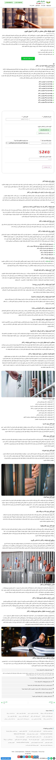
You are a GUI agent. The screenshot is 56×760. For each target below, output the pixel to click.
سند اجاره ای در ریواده (11, 713)
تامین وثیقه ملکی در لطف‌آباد (47, 716)
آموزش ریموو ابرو (11, 742)
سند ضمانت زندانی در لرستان (10, 719)
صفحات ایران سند (28, 753)
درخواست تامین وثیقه (6, 758)
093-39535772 (35, 758)
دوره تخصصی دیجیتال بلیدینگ (11, 731)
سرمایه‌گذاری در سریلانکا (8, 739)
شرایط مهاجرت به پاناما (20, 736)
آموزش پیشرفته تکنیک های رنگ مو (32, 745)
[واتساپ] (51, 758)
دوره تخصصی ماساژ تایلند (47, 731)
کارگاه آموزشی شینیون (23, 731)
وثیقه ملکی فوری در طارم (21, 713)
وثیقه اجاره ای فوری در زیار (36, 719)
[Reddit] (32, 757)
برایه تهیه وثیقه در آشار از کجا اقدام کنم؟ (43, 692)
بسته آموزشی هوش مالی (48, 736)
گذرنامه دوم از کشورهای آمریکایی (37, 742)
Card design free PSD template (46, 734)
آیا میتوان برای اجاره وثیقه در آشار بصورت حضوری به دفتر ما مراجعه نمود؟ (37, 689)
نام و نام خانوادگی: (46, 117)
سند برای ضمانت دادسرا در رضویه (23, 719)
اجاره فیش (37, 5)
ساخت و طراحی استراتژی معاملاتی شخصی (34, 736)
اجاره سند (43, 5)
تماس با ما (32, 5)
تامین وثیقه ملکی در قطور (35, 716)
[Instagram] (21, 757)
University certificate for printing (22, 742)
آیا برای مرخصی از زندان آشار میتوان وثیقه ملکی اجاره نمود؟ (40, 685)
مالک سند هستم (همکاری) (44, 133)
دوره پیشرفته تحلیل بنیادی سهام (46, 745)
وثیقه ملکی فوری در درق (12, 716)
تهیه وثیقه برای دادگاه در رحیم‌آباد (46, 713)
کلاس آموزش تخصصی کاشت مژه (35, 731)
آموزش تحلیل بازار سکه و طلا (34, 739)
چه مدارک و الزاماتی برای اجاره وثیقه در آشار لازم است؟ (41, 678)
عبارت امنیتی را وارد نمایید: (45, 156)
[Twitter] (24, 757)
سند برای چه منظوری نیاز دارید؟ (21, 140)
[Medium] (29, 757)
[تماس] (54, 758)
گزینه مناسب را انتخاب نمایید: (44, 126)
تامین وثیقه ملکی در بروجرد (24, 716)
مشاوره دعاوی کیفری (48, 742)
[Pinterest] (27, 757)
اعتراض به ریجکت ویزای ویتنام (32, 734)
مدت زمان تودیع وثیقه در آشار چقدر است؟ (43, 681)
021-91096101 (43, 758)
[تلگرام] (48, 758)
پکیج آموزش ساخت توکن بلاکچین (21, 739)
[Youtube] (19, 757)
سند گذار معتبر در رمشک (47, 719)
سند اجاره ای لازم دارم (45, 130)
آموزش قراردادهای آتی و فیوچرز (46, 739)
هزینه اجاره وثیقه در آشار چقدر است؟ (44, 670)
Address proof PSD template (19, 734)
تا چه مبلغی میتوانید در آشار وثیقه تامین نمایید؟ (42, 696)
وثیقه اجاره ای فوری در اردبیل (33, 713)
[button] (53, 63)
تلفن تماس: (25, 117)
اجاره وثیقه (48, 5)
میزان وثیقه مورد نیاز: (46, 140)
